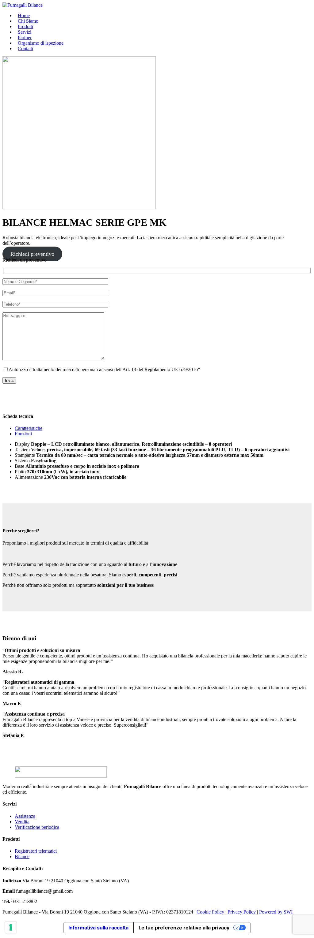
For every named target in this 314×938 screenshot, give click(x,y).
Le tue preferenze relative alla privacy (184, 928)
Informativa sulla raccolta (98, 928)
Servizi (24, 32)
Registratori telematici (36, 851)
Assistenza (25, 816)
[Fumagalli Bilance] (22, 5)
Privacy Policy (242, 911)
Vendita (22, 821)
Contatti (25, 48)
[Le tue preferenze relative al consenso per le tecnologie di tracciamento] (11, 927)
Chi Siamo (28, 21)
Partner (25, 37)
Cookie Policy (210, 911)
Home (24, 15)
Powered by (271, 911)
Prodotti (25, 26)
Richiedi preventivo (32, 254)
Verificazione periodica (37, 827)
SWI (288, 911)
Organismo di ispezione (40, 43)
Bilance (22, 856)
